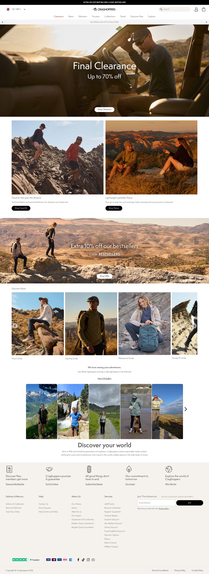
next (206, 22)
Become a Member (112, 508)
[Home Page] (104, 9)
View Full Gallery (104, 379)
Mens (71, 16)
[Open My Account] (196, 9)
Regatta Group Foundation (83, 527)
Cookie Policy (197, 571)
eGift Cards (109, 504)
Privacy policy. (164, 509)
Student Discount (111, 520)
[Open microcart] (204, 9)
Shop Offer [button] (104, 276)
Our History (76, 504)
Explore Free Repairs (94, 484)
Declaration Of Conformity (83, 520)
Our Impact (130, 484)
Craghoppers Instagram (88, 559)
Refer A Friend (110, 543)
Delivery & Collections (15, 504)
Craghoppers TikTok (83, 559)
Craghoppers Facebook (78, 559)
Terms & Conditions (160, 571)
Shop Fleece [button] (114, 208)
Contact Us (43, 504)
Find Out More (52, 484)
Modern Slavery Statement (83, 524)
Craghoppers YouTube (93, 559)
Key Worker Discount (113, 524)
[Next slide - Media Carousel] (185, 409)
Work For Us (77, 512)
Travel (123, 16)
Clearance (58, 16)
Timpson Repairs (111, 516)
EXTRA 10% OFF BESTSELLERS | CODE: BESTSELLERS (104, 2)
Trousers (96, 16)
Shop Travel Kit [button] (21, 208)
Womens (82, 16)
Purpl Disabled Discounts (114, 531)
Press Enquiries (45, 508)
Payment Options (111, 535)
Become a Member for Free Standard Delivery (104, 22)
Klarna (107, 539)
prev (2, 22)
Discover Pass (137, 16)
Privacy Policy (180, 571)
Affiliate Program (111, 547)
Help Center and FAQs (48, 512)
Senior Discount (111, 527)
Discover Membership (15, 484)
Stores (74, 508)
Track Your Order (13, 512)
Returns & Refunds (13, 508)
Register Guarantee (112, 512)
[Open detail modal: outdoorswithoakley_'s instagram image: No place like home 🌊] (136, 412)
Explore (151, 16)
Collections (109, 16)
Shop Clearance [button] (104, 109)
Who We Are (170, 484)
